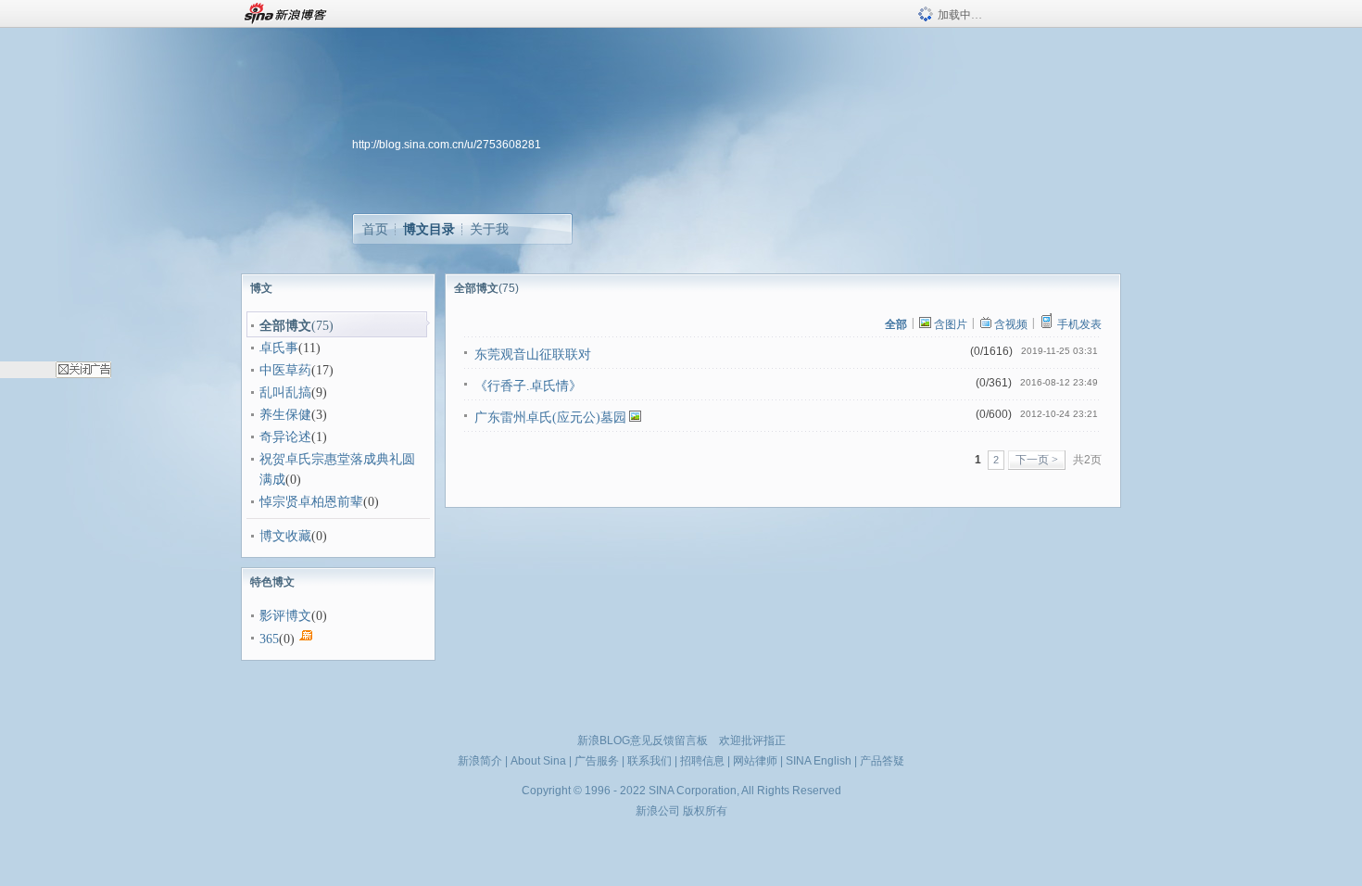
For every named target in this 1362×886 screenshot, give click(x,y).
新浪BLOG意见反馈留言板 (642, 740)
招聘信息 (702, 760)
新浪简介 (480, 760)
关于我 (489, 229)
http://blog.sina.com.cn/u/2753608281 (446, 144)
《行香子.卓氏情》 (528, 386)
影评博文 (285, 616)
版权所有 (705, 810)
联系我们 (649, 760)
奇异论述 (285, 437)
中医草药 (285, 370)
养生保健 (285, 415)
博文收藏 (285, 536)
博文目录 (429, 229)
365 (269, 639)
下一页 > (1036, 459)
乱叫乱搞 (285, 392)
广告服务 (596, 760)
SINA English (818, 760)
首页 (375, 229)
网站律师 (755, 760)
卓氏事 (278, 348)
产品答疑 (882, 760)
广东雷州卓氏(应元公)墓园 (550, 417)
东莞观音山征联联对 (532, 354)
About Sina (538, 760)
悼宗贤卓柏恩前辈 (311, 502)
